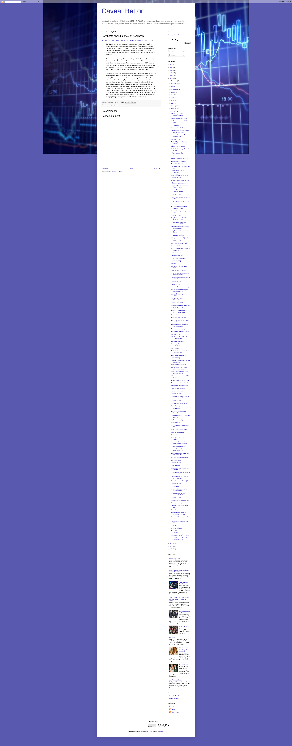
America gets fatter (176, 422)
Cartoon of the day (176, 204)
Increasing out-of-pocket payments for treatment (180, 473)
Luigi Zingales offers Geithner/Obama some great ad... (180, 299)
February (174, 109)
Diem (173, 709)
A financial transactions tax (178, 364)
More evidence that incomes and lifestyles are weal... (179, 325)
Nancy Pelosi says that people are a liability (180, 197)
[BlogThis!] (128, 102)
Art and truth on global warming (180, 287)
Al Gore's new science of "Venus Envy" (180, 121)
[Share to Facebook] (133, 102)
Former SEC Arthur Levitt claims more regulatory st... (180, 538)
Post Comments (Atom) (115, 172)
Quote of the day (175, 348)
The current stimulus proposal (179, 329)
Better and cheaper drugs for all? (180, 175)
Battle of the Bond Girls (184, 627)
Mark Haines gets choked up (183, 583)
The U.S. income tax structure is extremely (179, 531)
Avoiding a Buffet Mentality (178, 446)
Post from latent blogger (175, 680)
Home (131, 168)
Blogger (161, 731)
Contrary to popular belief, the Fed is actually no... (180, 361)
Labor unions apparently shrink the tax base (180, 376)
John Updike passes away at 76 (179, 183)
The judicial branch (176, 460)
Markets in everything (177, 420)
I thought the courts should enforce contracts (180, 416)
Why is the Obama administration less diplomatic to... (180, 227)
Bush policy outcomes (177, 255)
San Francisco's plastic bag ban (179, 403)
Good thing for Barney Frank (179, 243)
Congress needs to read (177, 432)
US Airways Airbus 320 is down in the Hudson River (180, 337)
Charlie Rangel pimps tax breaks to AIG (180, 506)
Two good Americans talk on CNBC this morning (179, 207)
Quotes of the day (176, 139)
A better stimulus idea (177, 153)
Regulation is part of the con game (180, 500)
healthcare (117, 105)
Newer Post (105, 168)
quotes (122, 105)
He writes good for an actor (178, 270)
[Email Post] (122, 102)
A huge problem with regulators (179, 457)
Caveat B (174, 706)
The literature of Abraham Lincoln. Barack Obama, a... (180, 412)
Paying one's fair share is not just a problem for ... (180, 249)
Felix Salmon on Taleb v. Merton (180, 535)
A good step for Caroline (178, 258)
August (173, 92)
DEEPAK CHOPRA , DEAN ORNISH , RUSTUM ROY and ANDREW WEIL (126, 40)
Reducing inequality (176, 503)
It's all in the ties (175, 465)
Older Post (157, 168)
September (174, 89)
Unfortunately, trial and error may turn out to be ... (180, 468)
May (172, 100)
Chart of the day (175, 284)
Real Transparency (176, 261)
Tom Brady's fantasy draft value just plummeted (184, 649)
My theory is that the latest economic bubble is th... (178, 494)
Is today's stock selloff (177, 302)
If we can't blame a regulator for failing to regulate (179, 477)
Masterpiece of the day (177, 391)
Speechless (174, 263)
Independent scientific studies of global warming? (179, 186)
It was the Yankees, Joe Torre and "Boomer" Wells (180, 135)
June (172, 97)
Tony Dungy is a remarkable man (180, 380)
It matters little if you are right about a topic (180, 211)
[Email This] (126, 102)
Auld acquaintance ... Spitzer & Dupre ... (179, 517)
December (174, 81)
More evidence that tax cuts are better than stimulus (179, 190)
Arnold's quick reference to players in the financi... (180, 344)
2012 (171, 70)
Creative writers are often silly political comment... (179, 489)
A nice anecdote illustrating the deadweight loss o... (179, 290)
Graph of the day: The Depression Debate (180, 426)
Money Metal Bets (174, 698)
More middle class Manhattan (179, 118)
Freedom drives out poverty (178, 388)
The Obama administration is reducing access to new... (179, 311)
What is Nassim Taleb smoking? (179, 158)
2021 (171, 64)
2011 (171, 73)
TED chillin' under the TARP (179, 341)
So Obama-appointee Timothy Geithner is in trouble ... (179, 368)
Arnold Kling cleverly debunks (179, 385)
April (173, 103)
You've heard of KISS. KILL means (179, 266)
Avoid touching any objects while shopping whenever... (180, 273)
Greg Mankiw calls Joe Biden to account (180, 231)
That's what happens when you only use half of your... (180, 321)
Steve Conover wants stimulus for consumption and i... (180, 397)
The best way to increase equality (180, 331)
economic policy (110, 105)
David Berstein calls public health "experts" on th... (180, 149)
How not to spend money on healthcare (178, 438)
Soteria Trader (175, 712)
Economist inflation (176, 528)
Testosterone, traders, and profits (180, 383)
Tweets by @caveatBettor (174, 35)
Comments (173, 55)
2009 (171, 78)
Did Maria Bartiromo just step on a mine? (180, 167)
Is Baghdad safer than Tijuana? (179, 238)
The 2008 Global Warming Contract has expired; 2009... (180, 351)
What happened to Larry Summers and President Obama (180, 131)
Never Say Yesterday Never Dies (180, 201)
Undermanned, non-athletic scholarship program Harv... (179, 442)
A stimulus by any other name (179, 308)
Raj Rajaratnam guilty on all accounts (184, 611)
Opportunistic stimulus (177, 408)
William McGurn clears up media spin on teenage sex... (180, 449)
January (173, 111)
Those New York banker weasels (180, 164)
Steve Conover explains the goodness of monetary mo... (179, 513)
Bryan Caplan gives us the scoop (180, 406)
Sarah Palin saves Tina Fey (178, 317)
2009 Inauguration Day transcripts (180, 305)
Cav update (172, 637)
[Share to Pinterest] (135, 102)
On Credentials (175, 486)
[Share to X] (130, 102)
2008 (171, 543)
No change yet (175, 125)
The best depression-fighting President (178, 142)
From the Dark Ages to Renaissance (177, 171)
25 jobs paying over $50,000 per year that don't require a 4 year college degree (179, 598)
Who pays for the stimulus (178, 146)
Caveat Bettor (122, 11)
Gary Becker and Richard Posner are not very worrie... (180, 218)
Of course (173, 525)
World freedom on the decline (179, 429)
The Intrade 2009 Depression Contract (179, 294)
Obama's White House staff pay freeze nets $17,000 (179, 223)
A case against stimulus (177, 235)
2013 (171, 67)
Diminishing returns (176, 510)
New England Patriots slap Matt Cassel (179, 522)
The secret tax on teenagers (178, 161)
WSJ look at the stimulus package (180, 180)
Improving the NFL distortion (179, 128)
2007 (171, 546)
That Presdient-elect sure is (178, 355)
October (173, 86)
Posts (172, 52)
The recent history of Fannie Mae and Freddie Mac (180, 454)
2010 (171, 75)
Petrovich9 (149, 731)
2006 (171, 549)
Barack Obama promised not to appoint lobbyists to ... (179, 372)
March (173, 106)
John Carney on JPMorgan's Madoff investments (178, 114)
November (174, 84)
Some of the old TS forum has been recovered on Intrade (179, 571)
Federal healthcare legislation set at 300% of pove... (180, 278)
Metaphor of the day (174, 558)
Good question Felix (176, 246)
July (172, 95)
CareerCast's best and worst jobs (180, 481)
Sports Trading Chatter (175, 696)
